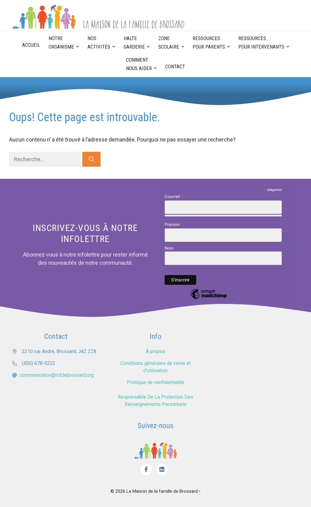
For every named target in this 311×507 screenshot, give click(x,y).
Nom (169, 248)
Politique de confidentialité (155, 382)
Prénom (174, 224)
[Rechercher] (91, 159)
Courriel (174, 196)
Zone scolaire (168, 42)
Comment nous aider (139, 64)
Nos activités (98, 42)
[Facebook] (146, 469)
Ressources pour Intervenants (261, 42)
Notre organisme (61, 42)
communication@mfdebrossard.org (56, 375)
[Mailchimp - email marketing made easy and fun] (208, 298)
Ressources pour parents (209, 42)
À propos (155, 351)
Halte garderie (134, 42)
